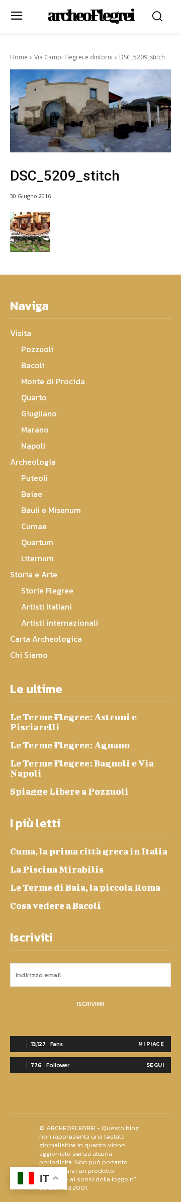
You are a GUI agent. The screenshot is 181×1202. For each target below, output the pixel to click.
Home (19, 57)
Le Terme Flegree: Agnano (70, 745)
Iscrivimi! (90, 1003)
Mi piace (151, 1044)
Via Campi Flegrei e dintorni (73, 57)
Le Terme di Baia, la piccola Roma (85, 887)
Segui (155, 1065)
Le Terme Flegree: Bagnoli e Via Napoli (82, 768)
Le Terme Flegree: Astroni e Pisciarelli (73, 722)
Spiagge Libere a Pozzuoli (69, 791)
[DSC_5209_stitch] (90, 110)
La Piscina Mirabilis (57, 869)
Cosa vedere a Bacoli (55, 905)
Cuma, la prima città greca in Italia (88, 851)
